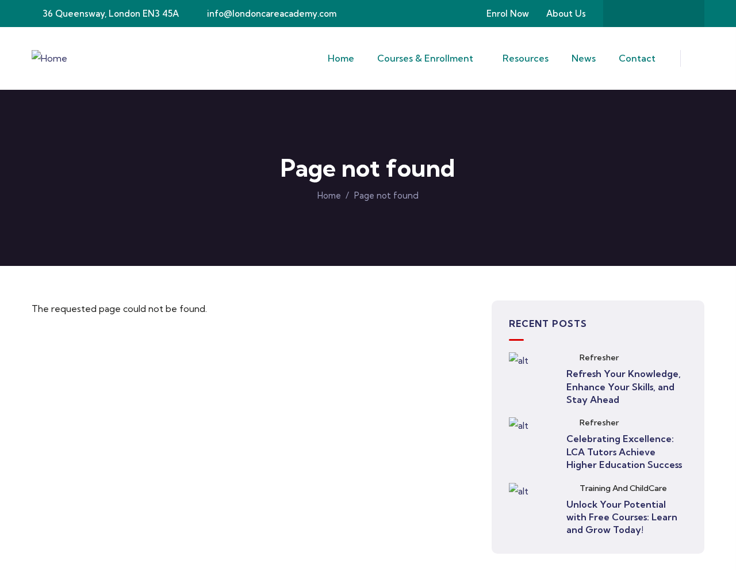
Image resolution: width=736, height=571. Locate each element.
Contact (637, 58)
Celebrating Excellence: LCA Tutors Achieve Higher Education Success (624, 451)
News (584, 58)
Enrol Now (507, 13)
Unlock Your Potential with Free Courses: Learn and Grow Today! (621, 517)
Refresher (599, 357)
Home (341, 58)
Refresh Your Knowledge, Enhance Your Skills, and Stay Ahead (623, 386)
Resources (526, 58)
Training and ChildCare (623, 488)
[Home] (49, 58)
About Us (566, 13)
